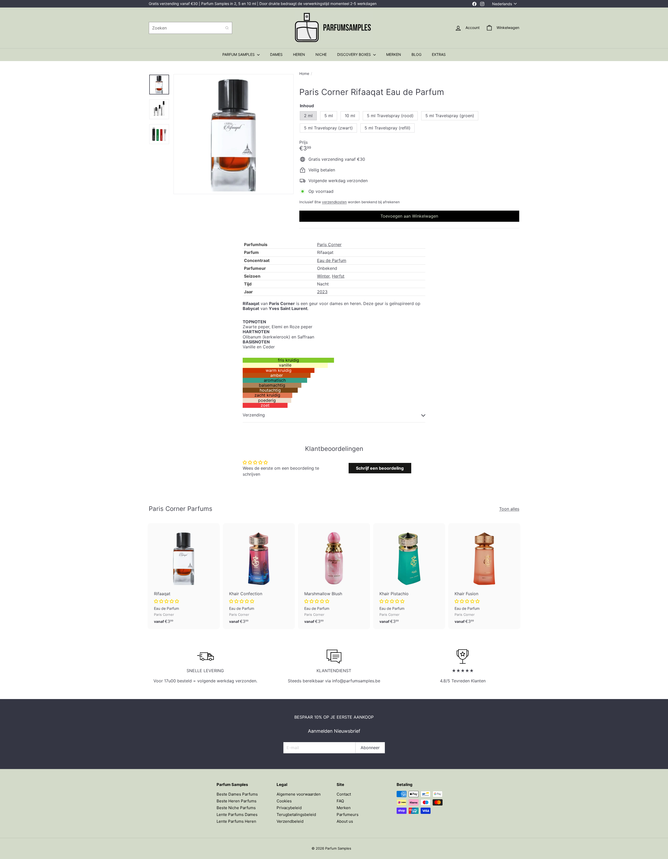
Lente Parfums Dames (237, 814)
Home (304, 73)
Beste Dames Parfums (237, 794)
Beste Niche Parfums (236, 807)
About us (345, 821)
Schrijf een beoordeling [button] (380, 468)
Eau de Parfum (331, 260)
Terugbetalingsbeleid (296, 814)
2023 (322, 291)
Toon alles (509, 508)
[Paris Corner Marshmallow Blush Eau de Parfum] (334, 576)
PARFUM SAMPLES (239, 54)
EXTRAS (439, 54)
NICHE (321, 54)
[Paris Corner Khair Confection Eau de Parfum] (259, 576)
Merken (344, 807)
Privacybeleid (289, 807)
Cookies (284, 800)
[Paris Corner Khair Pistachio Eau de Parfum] (409, 576)
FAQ (340, 800)
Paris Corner (329, 244)
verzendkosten (334, 202)
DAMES (276, 54)
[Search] (227, 28)
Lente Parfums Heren (236, 821)
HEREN (299, 54)
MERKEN (393, 54)
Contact (344, 794)
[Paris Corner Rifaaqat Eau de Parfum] (184, 576)
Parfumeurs (348, 814)
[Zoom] (233, 134)
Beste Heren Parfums (237, 800)
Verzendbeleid (290, 821)
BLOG (416, 54)
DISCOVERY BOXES (354, 54)
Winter (323, 276)
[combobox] (190, 28)
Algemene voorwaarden (299, 794)
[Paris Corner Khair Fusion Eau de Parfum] (484, 576)
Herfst (338, 276)
